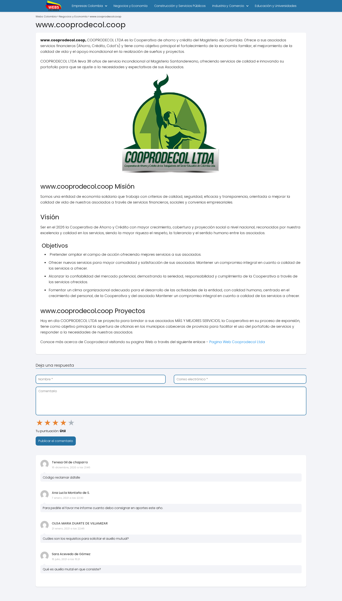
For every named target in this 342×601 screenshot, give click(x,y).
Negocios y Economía (130, 6)
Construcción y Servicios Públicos (180, 6)
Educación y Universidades (275, 6)
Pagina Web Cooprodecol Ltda (237, 341)
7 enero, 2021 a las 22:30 (67, 498)
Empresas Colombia (87, 6)
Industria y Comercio (228, 6)
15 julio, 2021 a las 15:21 (66, 559)
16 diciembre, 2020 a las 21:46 (71, 467)
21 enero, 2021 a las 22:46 (68, 528)
